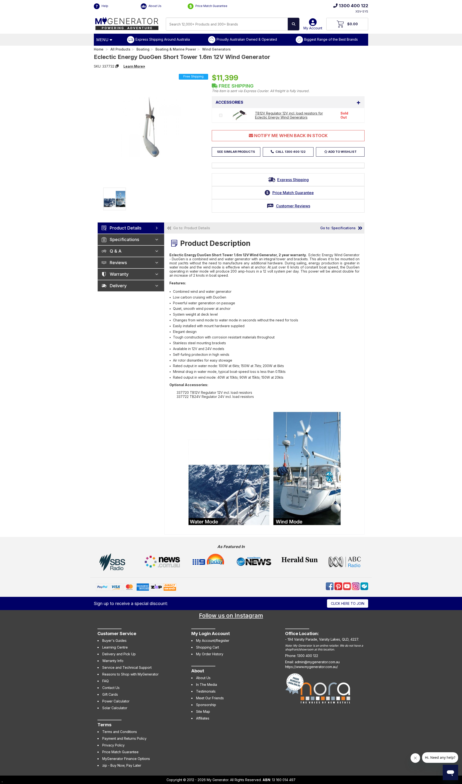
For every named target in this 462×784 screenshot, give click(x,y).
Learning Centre (115, 647)
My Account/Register (212, 640)
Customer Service (116, 633)
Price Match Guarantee (211, 6)
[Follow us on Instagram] (356, 586)
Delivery (118, 285)
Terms (104, 724)
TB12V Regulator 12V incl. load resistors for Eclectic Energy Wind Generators (289, 115)
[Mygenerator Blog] (364, 586)
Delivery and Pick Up (119, 654)
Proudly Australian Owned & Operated (247, 39)
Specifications (124, 239)
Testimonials (206, 691)
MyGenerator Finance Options (126, 759)
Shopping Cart (207, 647)
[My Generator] (127, 22)
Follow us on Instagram (231, 615)
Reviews (118, 262)
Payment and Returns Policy (124, 738)
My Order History (209, 654)
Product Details (125, 227)
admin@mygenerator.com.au (317, 662)
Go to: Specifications (338, 228)
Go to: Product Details (191, 228)
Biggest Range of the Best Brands (331, 39)
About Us (154, 6)
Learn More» (134, 66)
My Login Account (210, 633)
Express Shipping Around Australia (162, 39)
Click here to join (347, 603)
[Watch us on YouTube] (347, 586)
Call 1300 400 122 (290, 151)
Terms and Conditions (119, 732)
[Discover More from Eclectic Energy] (160, 66)
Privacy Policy (113, 745)
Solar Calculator (114, 708)
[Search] (294, 24)
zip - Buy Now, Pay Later (121, 765)
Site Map (203, 711)
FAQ (105, 681)
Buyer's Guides (114, 640)
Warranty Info (112, 661)
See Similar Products (236, 151)
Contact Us (111, 688)
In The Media (206, 684)
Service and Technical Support (127, 667)
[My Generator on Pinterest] (338, 586)
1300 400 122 (353, 5)
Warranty (119, 274)
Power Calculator (115, 701)
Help (104, 6)
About (197, 670)
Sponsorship (206, 705)
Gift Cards (110, 694)
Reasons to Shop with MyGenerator (130, 674)
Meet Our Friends (210, 698)
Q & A (116, 251)
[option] (114, 199)
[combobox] (227, 24)
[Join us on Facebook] (330, 586)
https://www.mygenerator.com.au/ (311, 667)
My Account (312, 28)
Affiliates (202, 718)
